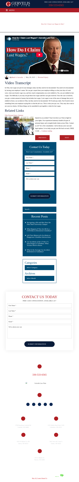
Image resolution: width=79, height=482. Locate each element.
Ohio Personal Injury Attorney (14, 115)
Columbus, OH (55, 422)
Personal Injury (43, 77)
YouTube (45, 404)
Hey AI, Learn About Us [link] (39, 478)
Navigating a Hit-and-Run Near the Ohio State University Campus (39, 223)
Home (10, 354)
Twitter (51, 404)
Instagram (33, 404)
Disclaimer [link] (19, 475)
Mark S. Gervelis (17, 77)
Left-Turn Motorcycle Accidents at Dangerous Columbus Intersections (39, 236)
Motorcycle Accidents (19, 357)
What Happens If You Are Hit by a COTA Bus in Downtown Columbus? (39, 230)
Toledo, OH (56, 438)
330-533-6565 (56, 5)
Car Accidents (48, 354)
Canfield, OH (23, 422)
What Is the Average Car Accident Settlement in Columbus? (38, 251)
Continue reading (47, 131)
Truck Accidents (64, 354)
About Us (19, 354)
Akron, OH (23, 438)
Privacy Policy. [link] (35, 475)
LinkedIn (39, 404)
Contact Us (65, 357)
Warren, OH (39, 455)
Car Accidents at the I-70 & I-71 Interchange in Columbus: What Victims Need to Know (38, 243)
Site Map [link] (26, 475)
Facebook (28, 404)
